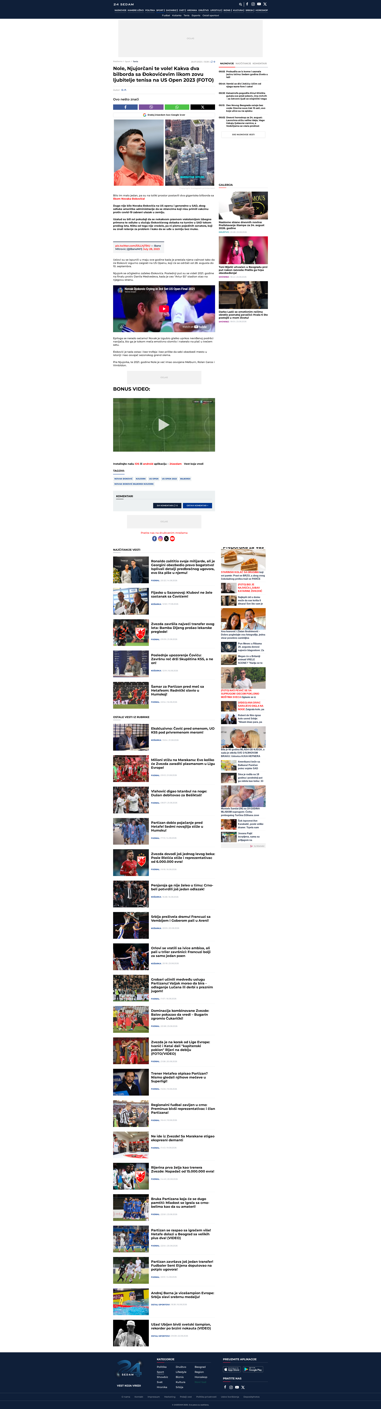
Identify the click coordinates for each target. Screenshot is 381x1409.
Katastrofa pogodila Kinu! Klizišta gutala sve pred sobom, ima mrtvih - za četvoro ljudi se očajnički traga (246, 96)
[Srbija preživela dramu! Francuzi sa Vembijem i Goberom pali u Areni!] (131, 925)
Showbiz (171, 10)
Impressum (154, 1396)
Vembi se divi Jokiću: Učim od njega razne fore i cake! (243, 85)
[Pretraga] (240, 4)
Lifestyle (215, 10)
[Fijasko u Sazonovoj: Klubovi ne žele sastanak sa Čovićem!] (131, 601)
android (148, 464)
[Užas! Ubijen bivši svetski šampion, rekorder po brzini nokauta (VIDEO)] (131, 1333)
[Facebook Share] (125, 107)
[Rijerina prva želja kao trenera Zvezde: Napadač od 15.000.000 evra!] (131, 1176)
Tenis (186, 15)
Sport (160, 10)
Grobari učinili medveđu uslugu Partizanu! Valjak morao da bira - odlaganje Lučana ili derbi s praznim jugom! (182, 985)
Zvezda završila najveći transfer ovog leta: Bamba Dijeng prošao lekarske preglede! (182, 628)
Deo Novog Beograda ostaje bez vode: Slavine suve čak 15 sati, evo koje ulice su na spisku (245, 108)
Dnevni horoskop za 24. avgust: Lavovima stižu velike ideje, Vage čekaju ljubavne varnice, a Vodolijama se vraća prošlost (245, 121)
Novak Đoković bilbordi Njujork (134, 484)
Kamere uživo (136, 10)
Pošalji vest (186, 1396)
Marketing (169, 1396)
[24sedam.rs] (123, 4)
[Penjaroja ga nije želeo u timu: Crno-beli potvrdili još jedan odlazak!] (131, 894)
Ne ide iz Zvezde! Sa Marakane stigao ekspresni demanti (182, 1138)
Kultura (238, 10)
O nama (126, 1396)
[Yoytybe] (259, 4)
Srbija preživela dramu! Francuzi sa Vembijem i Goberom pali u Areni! (181, 919)
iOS (137, 464)
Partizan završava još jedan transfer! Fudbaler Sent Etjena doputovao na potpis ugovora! (182, 1266)
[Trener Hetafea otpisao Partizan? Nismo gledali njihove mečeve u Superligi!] (131, 1082)
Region (199, 1372)
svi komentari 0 (167, 505)
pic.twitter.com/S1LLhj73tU (132, 246)
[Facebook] (247, 4)
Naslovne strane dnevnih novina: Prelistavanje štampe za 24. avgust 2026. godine (241, 225)
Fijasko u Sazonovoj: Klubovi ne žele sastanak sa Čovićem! (181, 595)
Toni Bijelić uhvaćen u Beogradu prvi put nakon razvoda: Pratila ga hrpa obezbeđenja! (243, 270)
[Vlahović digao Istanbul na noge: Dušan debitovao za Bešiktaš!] (131, 800)
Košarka (176, 15)
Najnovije (120, 10)
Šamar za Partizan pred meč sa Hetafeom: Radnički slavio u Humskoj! (177, 690)
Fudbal (166, 15)
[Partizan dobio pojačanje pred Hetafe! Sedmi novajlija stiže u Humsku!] (131, 831)
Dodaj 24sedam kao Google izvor (166, 115)
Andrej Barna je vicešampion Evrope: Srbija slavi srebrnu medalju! (182, 1295)
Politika (150, 10)
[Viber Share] (151, 107)
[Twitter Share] (202, 107)
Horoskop (262, 10)
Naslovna (117, 61)
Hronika (192, 10)
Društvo (203, 10)
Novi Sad (200, 1382)
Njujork (141, 478)
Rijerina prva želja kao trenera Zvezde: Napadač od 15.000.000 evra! (182, 1170)
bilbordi (185, 478)
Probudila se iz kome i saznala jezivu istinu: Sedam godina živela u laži (247, 74)
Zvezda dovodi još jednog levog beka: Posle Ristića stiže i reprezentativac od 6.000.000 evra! (183, 858)
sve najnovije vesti (243, 134)
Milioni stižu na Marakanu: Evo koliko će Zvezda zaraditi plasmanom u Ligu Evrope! (183, 764)
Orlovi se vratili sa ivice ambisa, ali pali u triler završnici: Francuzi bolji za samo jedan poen (181, 952)
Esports (196, 15)
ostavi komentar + (197, 505)
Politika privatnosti (206, 1396)
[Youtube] (172, 538)
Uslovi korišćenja (230, 1396)
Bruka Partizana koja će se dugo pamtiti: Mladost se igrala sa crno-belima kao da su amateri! (180, 1203)
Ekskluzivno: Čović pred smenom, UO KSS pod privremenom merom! (183, 731)
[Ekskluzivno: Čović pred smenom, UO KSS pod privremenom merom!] (131, 737)
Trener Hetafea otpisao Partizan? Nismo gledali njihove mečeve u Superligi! (179, 1077)
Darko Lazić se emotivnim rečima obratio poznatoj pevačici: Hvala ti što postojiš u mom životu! (243, 314)
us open (154, 478)
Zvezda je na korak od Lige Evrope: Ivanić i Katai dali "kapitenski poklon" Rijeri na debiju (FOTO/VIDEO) (180, 1048)
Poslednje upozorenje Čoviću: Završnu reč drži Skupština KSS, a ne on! (182, 659)
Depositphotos (251, 1396)
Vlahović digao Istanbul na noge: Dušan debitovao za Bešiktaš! (179, 793)
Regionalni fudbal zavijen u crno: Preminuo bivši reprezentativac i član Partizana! (183, 1109)
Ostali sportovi (211, 15)
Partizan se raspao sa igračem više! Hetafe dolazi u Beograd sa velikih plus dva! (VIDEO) (181, 1234)
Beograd (200, 1367)
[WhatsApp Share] (177, 107)
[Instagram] (253, 4)
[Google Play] (253, 1369)
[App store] (232, 1369)
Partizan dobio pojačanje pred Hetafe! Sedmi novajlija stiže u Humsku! (177, 827)
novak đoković (123, 478)
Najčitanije (243, 63)
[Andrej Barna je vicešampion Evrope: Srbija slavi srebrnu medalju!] (131, 1301)
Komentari (260, 63)
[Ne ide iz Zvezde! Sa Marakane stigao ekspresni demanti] (131, 1145)
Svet (182, 10)
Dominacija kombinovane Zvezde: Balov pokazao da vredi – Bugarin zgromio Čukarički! (180, 1015)
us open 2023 (169, 478)
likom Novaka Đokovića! (129, 199)
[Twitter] (265, 4)
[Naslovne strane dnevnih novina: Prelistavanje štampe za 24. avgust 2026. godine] (243, 205)
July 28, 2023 (151, 249)
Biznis (227, 10)
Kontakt (139, 1396)
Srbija (249, 10)
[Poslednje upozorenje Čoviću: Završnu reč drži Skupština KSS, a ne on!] (131, 664)
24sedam (176, 464)
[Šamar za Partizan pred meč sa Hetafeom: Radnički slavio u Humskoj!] (131, 695)
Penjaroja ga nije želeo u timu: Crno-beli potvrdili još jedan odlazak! (182, 887)
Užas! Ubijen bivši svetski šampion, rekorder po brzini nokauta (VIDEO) (181, 1326)
